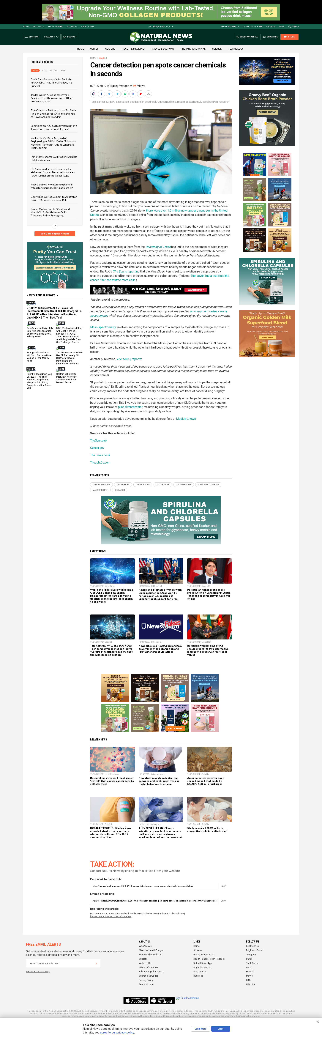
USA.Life (250, 984)
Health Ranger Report (41, 295)
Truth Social (252, 963)
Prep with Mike (55, 27)
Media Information (148, 967)
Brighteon (38, 27)
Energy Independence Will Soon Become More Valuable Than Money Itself (39, 356)
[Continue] (96, 963)
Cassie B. (206, 586)
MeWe (249, 976)
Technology (235, 48)
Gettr (248, 967)
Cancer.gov (97, 448)
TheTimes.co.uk (100, 455)
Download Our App (252, 27)
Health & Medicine (133, 48)
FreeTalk (250, 971)
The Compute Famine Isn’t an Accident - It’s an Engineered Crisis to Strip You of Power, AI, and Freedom (53, 113)
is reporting (126, 271)
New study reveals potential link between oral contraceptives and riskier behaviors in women (159, 780)
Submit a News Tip (148, 976)
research (224, 101)
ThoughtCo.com (100, 462)
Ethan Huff (157, 586)
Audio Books (87, 27)
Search (295, 27)
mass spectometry (188, 101)
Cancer (103, 58)
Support (143, 959)
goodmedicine (167, 101)
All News (197, 950)
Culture (110, 48)
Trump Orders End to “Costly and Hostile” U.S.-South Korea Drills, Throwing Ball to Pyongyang (50, 212)
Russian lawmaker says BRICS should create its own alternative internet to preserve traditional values (207, 650)
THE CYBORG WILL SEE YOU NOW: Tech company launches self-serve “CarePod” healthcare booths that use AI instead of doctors (111, 650)
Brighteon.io (252, 946)
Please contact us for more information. (110, 916)
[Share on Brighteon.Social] (94, 93)
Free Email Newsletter (150, 954)
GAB (248, 980)
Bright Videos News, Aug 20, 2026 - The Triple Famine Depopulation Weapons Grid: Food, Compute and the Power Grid (39, 381)
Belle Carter (110, 586)
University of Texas (158, 247)
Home (26, 27)
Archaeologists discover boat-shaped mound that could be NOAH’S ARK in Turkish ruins (206, 780)
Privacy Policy (146, 980)
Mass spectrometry (103, 327)
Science (217, 48)
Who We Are (145, 946)
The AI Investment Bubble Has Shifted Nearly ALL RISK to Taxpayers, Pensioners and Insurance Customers (69, 358)
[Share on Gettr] (141, 93)
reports (128, 359)
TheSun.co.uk (98, 440)
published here (129, 1016)
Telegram (251, 954)
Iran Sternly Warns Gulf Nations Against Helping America (54, 158)
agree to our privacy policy (117, 1032)
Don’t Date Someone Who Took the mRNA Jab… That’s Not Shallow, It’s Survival (51, 82)
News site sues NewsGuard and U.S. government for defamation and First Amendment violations (160, 648)
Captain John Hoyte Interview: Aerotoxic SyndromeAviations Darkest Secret (66, 378)
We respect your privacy (38, 971)
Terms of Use (146, 984)
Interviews (72, 27)
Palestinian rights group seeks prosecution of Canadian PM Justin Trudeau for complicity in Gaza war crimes (209, 594)
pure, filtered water (130, 407)
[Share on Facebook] (102, 93)
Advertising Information (151, 971)
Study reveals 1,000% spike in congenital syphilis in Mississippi (207, 830)
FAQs (281, 27)
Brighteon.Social (254, 950)
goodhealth (151, 101)
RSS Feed (198, 976)
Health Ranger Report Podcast (209, 959)
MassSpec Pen (209, 101)
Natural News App (202, 963)
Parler (249, 959)
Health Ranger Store (203, 954)
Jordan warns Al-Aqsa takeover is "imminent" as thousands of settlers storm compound (51, 98)
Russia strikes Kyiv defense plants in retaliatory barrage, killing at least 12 (52, 186)
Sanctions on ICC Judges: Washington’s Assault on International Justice (54, 127)
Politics (94, 48)
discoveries (122, 101)
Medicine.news (186, 418)
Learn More (200, 1029)
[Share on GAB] (125, 93)
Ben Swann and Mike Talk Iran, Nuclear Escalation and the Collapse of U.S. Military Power (40, 332)
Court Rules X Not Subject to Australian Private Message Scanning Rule (54, 198)
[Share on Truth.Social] (133, 93)
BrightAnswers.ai (230, 27)
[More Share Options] (149, 93)
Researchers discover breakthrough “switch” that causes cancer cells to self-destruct (112, 780)
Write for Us (145, 963)
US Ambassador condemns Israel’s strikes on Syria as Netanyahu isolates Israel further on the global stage (53, 172)
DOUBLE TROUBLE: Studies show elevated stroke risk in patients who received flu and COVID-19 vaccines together (110, 833)
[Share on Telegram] (117, 93)
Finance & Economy (162, 48)
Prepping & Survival (193, 48)
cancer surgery (105, 101)
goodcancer (137, 101)
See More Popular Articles (54, 233)
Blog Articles (200, 971)
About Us (270, 27)
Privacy (102, 1011)
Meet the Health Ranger (151, 950)
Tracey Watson (119, 86)
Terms (110, 1011)
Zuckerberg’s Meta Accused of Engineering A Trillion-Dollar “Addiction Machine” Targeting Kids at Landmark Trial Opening (53, 142)
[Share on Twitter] (110, 93)
